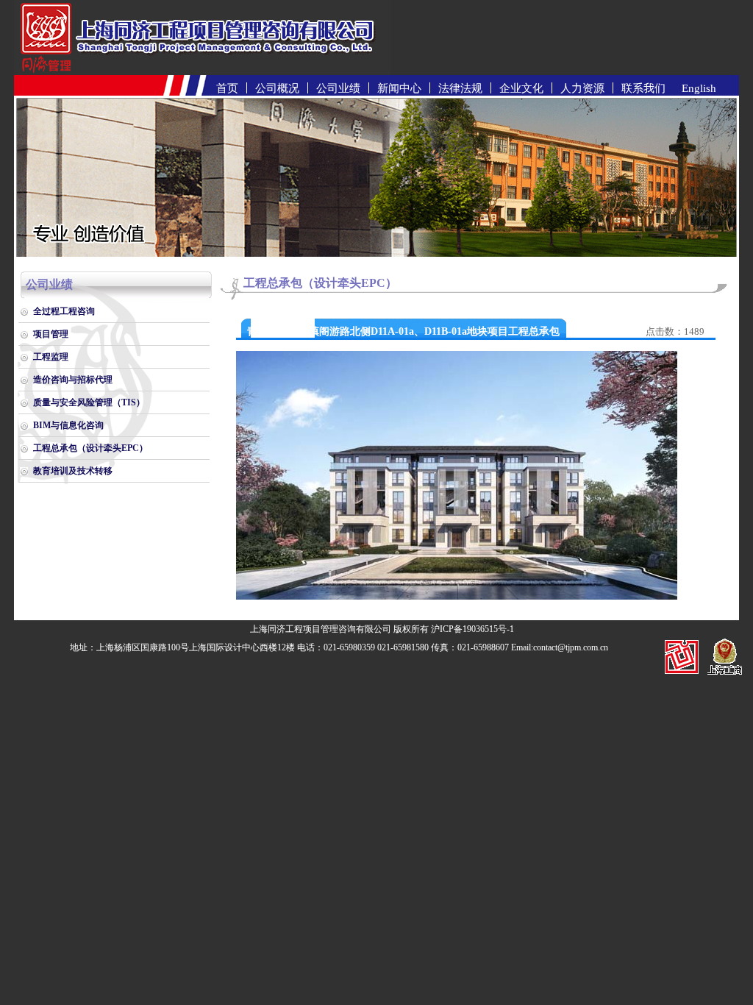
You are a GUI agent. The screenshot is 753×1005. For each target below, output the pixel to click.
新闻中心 (399, 88)
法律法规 (460, 88)
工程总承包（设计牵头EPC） (90, 448)
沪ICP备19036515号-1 (472, 629)
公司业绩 (338, 88)
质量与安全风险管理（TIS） (89, 402)
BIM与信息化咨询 (68, 425)
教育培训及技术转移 (73, 471)
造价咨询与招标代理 (73, 379)
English (699, 88)
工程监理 (50, 357)
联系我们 (643, 88)
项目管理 (50, 334)
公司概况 (277, 88)
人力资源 (582, 88)
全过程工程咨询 (64, 311)
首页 (227, 88)
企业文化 (521, 88)
